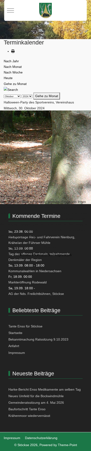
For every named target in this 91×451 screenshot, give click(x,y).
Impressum (63, 255)
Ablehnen (52, 247)
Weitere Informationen (35, 255)
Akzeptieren (18, 247)
